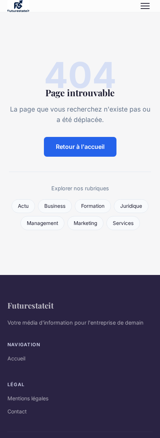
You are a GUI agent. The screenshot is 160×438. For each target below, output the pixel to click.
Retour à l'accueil (80, 146)
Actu (23, 206)
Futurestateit (30, 305)
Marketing (85, 223)
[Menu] (145, 6)
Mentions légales (27, 398)
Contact (17, 411)
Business (54, 206)
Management (42, 223)
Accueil (16, 358)
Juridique (131, 206)
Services (123, 223)
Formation (93, 206)
